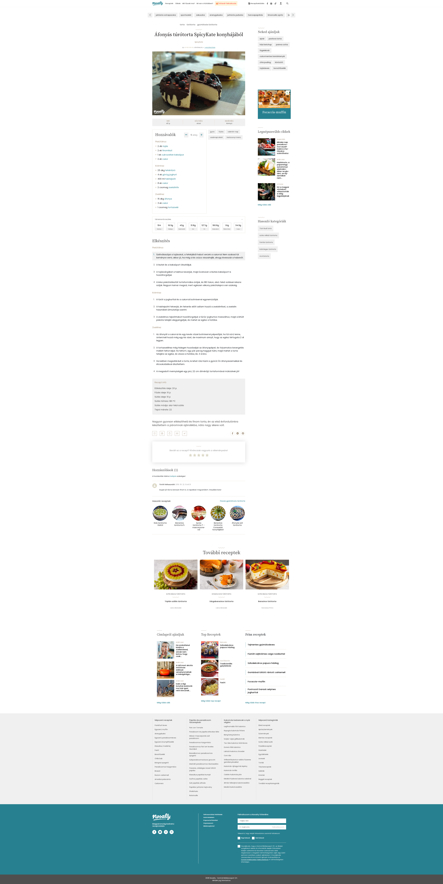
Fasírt (222, 682)
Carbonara (159, 783)
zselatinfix (174, 187)
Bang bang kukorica (232, 735)
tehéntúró (170, 170)
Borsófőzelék (160, 754)
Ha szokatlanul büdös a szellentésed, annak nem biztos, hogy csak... (183, 650)
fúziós (221, 132)
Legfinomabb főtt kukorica (234, 726)
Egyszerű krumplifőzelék (164, 742)
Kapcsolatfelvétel (210, 820)
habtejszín (170, 178)
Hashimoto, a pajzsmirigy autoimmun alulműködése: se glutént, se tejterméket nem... (283, 170)
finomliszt (167, 150)
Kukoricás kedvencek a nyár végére (237, 721)
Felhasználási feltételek (212, 814)
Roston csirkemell (162, 775)
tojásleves (264, 68)
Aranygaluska (160, 733)
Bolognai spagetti (162, 763)
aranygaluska (216, 15)
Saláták (261, 771)
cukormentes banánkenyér (272, 56)
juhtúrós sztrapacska (166, 15)
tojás (165, 146)
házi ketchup (266, 44)
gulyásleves (225, 661)
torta (182, 24)
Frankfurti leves (161, 725)
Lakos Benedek (175, 608)
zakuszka (200, 15)
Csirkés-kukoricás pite (233, 774)
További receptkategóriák (269, 783)
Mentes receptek (265, 738)
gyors (212, 132)
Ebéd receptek (264, 725)
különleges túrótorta (268, 249)
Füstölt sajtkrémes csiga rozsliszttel (266, 653)
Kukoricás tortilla (230, 770)
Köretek (262, 775)
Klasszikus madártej (162, 746)
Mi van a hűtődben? (205, 3)
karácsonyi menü (234, 137)
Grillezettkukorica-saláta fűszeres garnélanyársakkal (237, 761)
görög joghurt (169, 174)
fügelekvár (265, 50)
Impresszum (208, 823)
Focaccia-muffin (256, 681)
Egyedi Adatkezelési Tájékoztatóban (255, 860)
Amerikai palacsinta (163, 779)
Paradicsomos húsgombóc (165, 767)
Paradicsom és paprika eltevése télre (204, 732)
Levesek (262, 758)
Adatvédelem (208, 817)
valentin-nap (233, 132)
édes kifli (223, 642)
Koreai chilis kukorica (232, 747)
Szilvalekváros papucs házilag (227, 646)
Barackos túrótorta (267, 601)
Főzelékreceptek (265, 746)
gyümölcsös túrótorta (207, 24)
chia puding (265, 62)
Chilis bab (158, 758)
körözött (279, 62)
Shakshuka (193, 791)
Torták (261, 763)
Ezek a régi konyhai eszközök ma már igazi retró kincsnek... (184, 687)
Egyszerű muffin (161, 729)
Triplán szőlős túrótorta (176, 601)
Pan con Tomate (196, 727)
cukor (165, 159)
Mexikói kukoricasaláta (233, 787)
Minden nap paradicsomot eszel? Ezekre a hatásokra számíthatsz (283, 147)
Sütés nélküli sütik (266, 742)
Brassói (157, 771)
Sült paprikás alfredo (197, 783)
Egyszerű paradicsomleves (165, 738)
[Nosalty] (157, 3)
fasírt (222, 679)
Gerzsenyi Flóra (267, 608)
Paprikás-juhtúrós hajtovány (200, 787)
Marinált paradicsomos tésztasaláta (203, 764)
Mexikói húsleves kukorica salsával (237, 779)
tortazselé (173, 207)
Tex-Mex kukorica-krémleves (235, 743)
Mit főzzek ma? (188, 3)
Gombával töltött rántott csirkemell (266, 672)
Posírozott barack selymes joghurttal (262, 691)
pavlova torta (275, 38)
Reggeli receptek (265, 779)
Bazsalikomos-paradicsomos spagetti (201, 754)
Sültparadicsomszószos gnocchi (202, 760)
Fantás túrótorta (266, 242)
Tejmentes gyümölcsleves (261, 644)
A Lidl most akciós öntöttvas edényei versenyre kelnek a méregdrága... (184, 669)
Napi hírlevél (245, 838)
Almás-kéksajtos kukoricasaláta (236, 783)
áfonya (168, 198)
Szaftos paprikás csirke (198, 779)
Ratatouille (193, 795)
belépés (173, 476)
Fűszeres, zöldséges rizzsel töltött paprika (202, 769)
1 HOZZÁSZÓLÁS (210, 47)
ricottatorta (264, 256)
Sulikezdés (281, 139)
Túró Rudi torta (266, 228)
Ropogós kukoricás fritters (234, 730)
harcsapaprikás (255, 15)
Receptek (169, 3)
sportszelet (186, 15)
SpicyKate (199, 42)
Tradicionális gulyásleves (226, 665)
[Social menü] (272, 3)
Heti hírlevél (259, 838)
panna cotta (282, 44)
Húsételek (262, 750)
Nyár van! (281, 159)
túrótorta (191, 24)
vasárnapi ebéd (216, 137)
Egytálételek (263, 754)
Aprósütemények (265, 729)
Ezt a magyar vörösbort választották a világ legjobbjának (283, 191)
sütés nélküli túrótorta (268, 235)
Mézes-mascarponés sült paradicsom (199, 737)
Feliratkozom (278, 827)
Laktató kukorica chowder (234, 751)
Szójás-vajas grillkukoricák (234, 739)
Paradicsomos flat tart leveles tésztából (201, 747)
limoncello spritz (275, 15)
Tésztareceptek (265, 767)
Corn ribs (227, 755)
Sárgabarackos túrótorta (221, 601)
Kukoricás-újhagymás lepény (235, 766)
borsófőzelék (280, 68)
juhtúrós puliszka (235, 15)
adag (195, 135)
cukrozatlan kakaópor (173, 154)
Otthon (280, 184)
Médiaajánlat (209, 826)
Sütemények (264, 733)
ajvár (262, 38)
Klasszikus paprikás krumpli (200, 775)
